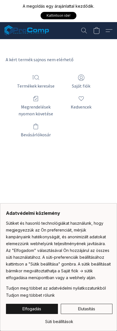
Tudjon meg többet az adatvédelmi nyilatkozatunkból (56, 288)
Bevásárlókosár (36, 134)
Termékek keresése (36, 86)
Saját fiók (81, 86)
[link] (59, 319)
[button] (58, 15)
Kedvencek (81, 107)
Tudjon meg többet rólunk (30, 295)
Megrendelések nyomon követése (35, 110)
